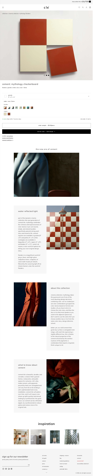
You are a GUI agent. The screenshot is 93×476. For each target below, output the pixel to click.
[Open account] (86, 7)
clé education (45, 466)
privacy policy (5, 459)
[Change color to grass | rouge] (24, 107)
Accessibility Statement (83, 463)
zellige (61, 466)
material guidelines (7, 140)
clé (80, 473)
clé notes (44, 455)
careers (44, 461)
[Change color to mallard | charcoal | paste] (12, 107)
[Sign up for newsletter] (15, 465)
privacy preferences (23, 459)
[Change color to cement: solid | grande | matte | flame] (9, 114)
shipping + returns (64, 455)
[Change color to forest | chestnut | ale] (32, 107)
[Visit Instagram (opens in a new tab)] (3, 469)
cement (79, 458)
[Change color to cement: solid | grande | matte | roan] (5, 114)
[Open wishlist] (79, 7)
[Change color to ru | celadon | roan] (20, 107)
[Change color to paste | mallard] (9, 107)
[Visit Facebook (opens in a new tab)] (9, 469)
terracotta (79, 455)
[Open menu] (3, 7)
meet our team (63, 463)
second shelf (80, 461)
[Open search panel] (83, 7)
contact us (44, 469)
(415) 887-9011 (63, 469)
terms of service (14, 459)
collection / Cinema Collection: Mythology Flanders (16, 13)
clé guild (44, 458)
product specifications (7, 138)
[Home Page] (46, 7)
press (43, 463)
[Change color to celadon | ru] (16, 107)
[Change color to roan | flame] (5, 107)
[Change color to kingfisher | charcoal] (28, 107)
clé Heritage (10, 136)
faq (60, 458)
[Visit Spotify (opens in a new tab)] (11, 469)
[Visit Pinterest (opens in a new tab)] (6, 469)
